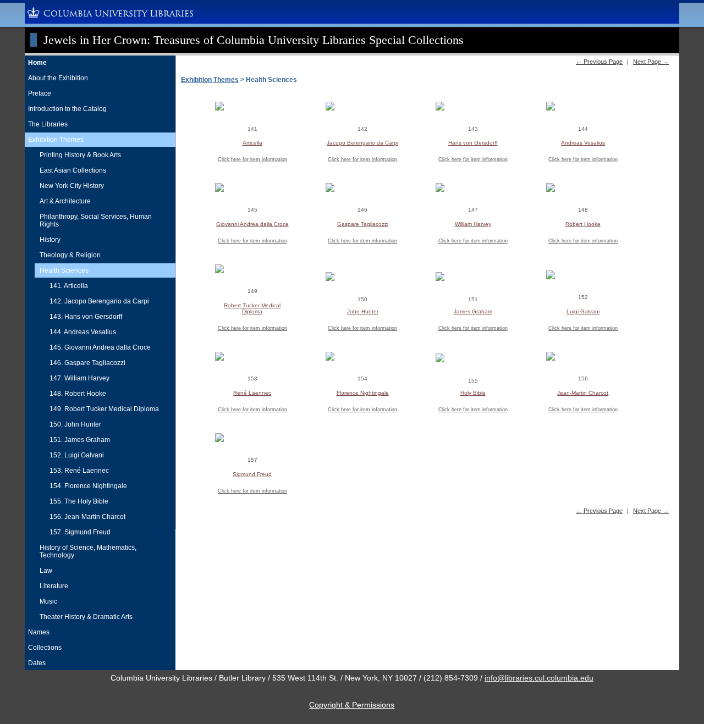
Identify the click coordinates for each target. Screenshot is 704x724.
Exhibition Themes (56, 139)
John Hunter (362, 311)
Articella (252, 143)
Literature (54, 586)
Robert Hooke (583, 224)
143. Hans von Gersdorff (86, 316)
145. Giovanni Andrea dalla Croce (100, 347)
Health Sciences (64, 270)
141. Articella (69, 286)
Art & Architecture (65, 201)
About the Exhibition (58, 78)
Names (39, 632)
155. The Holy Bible (79, 501)
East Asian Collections (73, 170)
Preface (39, 93)
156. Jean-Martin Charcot (87, 517)
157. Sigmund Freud (80, 532)
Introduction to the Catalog (67, 109)
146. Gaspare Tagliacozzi (87, 363)
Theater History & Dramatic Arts (86, 617)
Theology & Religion (70, 255)
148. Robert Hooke (78, 393)
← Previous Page (599, 61)
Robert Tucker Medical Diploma (252, 308)
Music (48, 601)
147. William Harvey (79, 378)
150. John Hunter (75, 424)
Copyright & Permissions (351, 704)
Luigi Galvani (583, 311)
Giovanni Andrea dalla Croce (252, 224)
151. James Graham (80, 440)
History (50, 240)
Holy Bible (473, 393)
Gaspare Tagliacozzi (362, 224)
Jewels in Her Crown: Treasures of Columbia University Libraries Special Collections (253, 40)
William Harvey (473, 224)
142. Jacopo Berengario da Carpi (99, 301)
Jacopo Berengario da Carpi (362, 143)
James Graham (473, 311)
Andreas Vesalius (583, 143)
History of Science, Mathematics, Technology (88, 551)
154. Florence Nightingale (88, 486)
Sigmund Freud (252, 474)
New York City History (72, 186)
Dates (37, 663)
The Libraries (48, 124)
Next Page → (651, 61)
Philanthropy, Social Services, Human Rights (96, 220)
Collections (45, 647)
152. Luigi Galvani (77, 455)
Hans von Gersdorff (473, 143)
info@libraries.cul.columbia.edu (539, 677)
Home (37, 63)
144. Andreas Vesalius (83, 332)
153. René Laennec (79, 470)
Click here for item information (252, 159)
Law (46, 570)
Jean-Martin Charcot (582, 393)
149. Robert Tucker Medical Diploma (104, 409)
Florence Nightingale (363, 393)
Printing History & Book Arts (80, 155)
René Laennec (252, 393)
